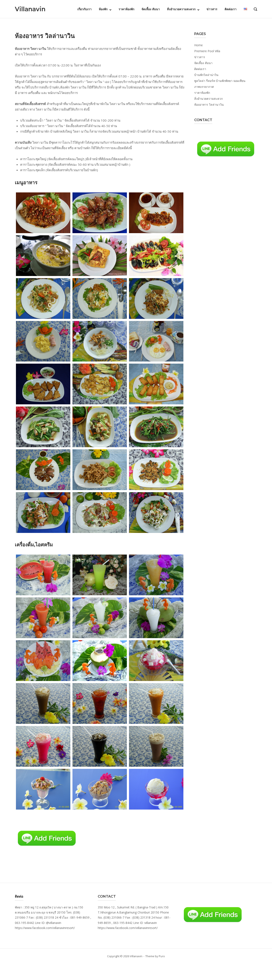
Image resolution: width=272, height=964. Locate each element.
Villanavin (30, 9)
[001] (43, 212)
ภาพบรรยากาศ (204, 87)
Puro (162, 956)
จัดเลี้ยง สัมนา (151, 9)
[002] (99, 212)
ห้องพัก (103, 9)
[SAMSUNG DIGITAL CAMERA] (43, 298)
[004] (43, 255)
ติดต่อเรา (231, 9)
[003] (156, 212)
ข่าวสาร (212, 9)
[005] (99, 255)
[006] (156, 255)
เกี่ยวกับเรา (84, 9)
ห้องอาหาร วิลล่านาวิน (209, 104)
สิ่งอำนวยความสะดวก (181, 9)
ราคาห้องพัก (126, 9)
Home (198, 45)
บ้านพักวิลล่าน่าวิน (206, 75)
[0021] (99, 575)
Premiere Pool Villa (207, 51)
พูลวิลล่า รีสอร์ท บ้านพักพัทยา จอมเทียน (219, 81)
